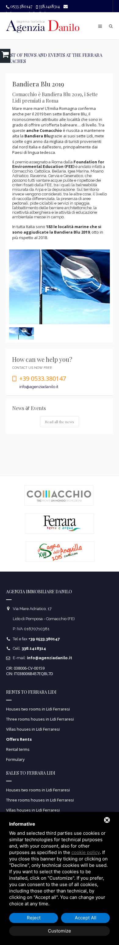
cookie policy (85, 852)
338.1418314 (49, 6)
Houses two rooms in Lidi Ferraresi (38, 709)
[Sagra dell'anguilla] (60, 551)
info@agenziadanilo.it (38, 386)
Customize (59, 931)
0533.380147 (20, 6)
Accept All (85, 918)
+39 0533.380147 (42, 378)
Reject (34, 918)
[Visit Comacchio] (58, 495)
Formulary (15, 759)
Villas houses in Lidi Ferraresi (33, 729)
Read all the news (59, 421)
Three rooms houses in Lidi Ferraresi (40, 719)
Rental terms (18, 749)
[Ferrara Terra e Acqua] (59, 523)
